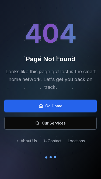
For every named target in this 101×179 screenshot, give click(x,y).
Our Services (54, 123)
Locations (76, 140)
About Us (29, 140)
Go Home (53, 106)
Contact (54, 140)
